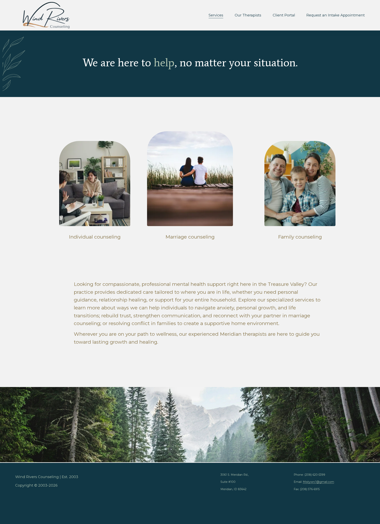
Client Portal (284, 15)
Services (216, 15)
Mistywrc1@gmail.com (318, 482)
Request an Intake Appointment (335, 15)
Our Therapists (248, 15)
